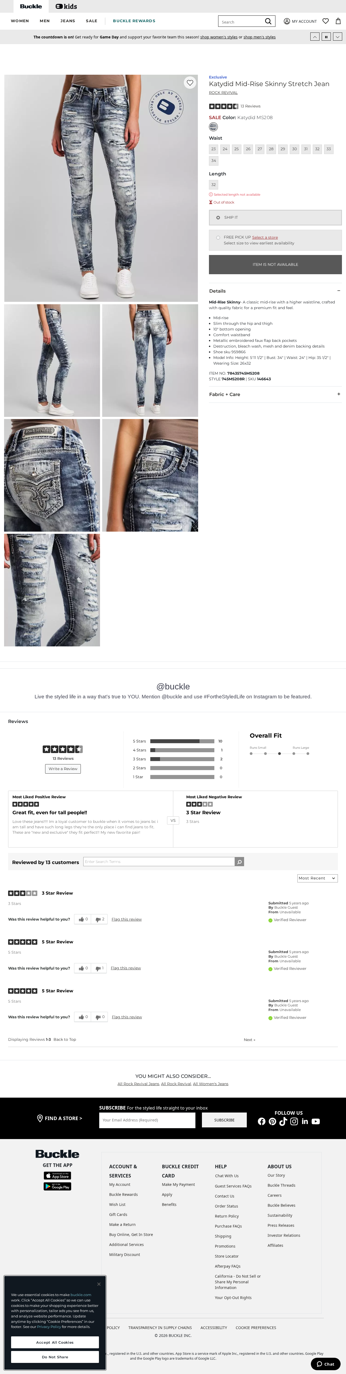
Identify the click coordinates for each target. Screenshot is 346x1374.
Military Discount (124, 1254)
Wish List (117, 1204)
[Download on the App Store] (57, 1175)
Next (249, 1039)
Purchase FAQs (228, 1226)
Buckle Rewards (123, 1194)
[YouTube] (315, 1120)
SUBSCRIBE (224, 1120)
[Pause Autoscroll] (326, 36)
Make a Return (122, 1224)
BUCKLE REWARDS (134, 20)
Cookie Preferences (256, 1327)
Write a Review (63, 768)
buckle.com (81, 1295)
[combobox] (241, 21)
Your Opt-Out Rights (233, 1297)
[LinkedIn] (305, 1120)
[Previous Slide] (315, 36)
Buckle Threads (281, 1185)
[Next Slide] (337, 36)
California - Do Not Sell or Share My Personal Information (238, 1282)
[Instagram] (294, 1120)
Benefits (169, 1204)
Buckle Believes (281, 1205)
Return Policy (227, 1216)
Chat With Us (227, 1175)
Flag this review (127, 919)
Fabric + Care (224, 394)
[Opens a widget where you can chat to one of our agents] (326, 1364)
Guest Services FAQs (233, 1186)
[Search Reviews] (239, 861)
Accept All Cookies (55, 1342)
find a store (63, 1118)
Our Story (276, 1175)
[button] (19, 21)
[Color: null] (213, 127)
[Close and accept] (99, 1284)
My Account (119, 1184)
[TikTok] (283, 1120)
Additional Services (126, 1244)
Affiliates (275, 1245)
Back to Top (65, 1039)
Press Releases (281, 1225)
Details (217, 291)
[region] (55, 1323)
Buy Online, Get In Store (131, 1234)
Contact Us (224, 1196)
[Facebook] (261, 1120)
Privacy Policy (49, 1326)
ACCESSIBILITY (214, 1327)
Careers (275, 1195)
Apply (167, 1194)
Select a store (265, 237)
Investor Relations (284, 1235)
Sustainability (280, 1215)
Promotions (225, 1246)
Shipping (223, 1236)
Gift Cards (118, 1214)
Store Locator (227, 1256)
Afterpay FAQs (228, 1266)
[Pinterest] (272, 1120)
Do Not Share (55, 1357)
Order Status (226, 1206)
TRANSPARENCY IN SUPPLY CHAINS (160, 1327)
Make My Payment (178, 1184)
